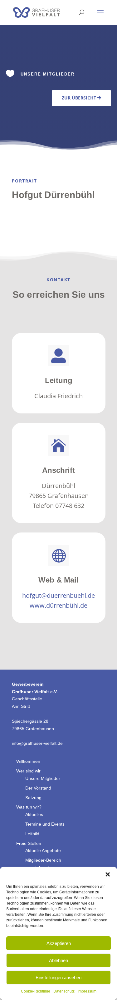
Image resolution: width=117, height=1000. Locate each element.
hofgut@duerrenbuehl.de (58, 595)
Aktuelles (34, 814)
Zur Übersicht (79, 98)
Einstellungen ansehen (58, 977)
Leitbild (32, 833)
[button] (108, 874)
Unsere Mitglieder (42, 778)
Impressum (87, 991)
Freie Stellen (28, 843)
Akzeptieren (58, 943)
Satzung (33, 797)
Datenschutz (64, 991)
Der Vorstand (38, 788)
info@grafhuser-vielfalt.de (37, 743)
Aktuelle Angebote (43, 850)
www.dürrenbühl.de (58, 605)
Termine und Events (45, 824)
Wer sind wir (28, 770)
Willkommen (28, 761)
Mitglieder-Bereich (43, 860)
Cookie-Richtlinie (35, 991)
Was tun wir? (28, 806)
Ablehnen (58, 960)
